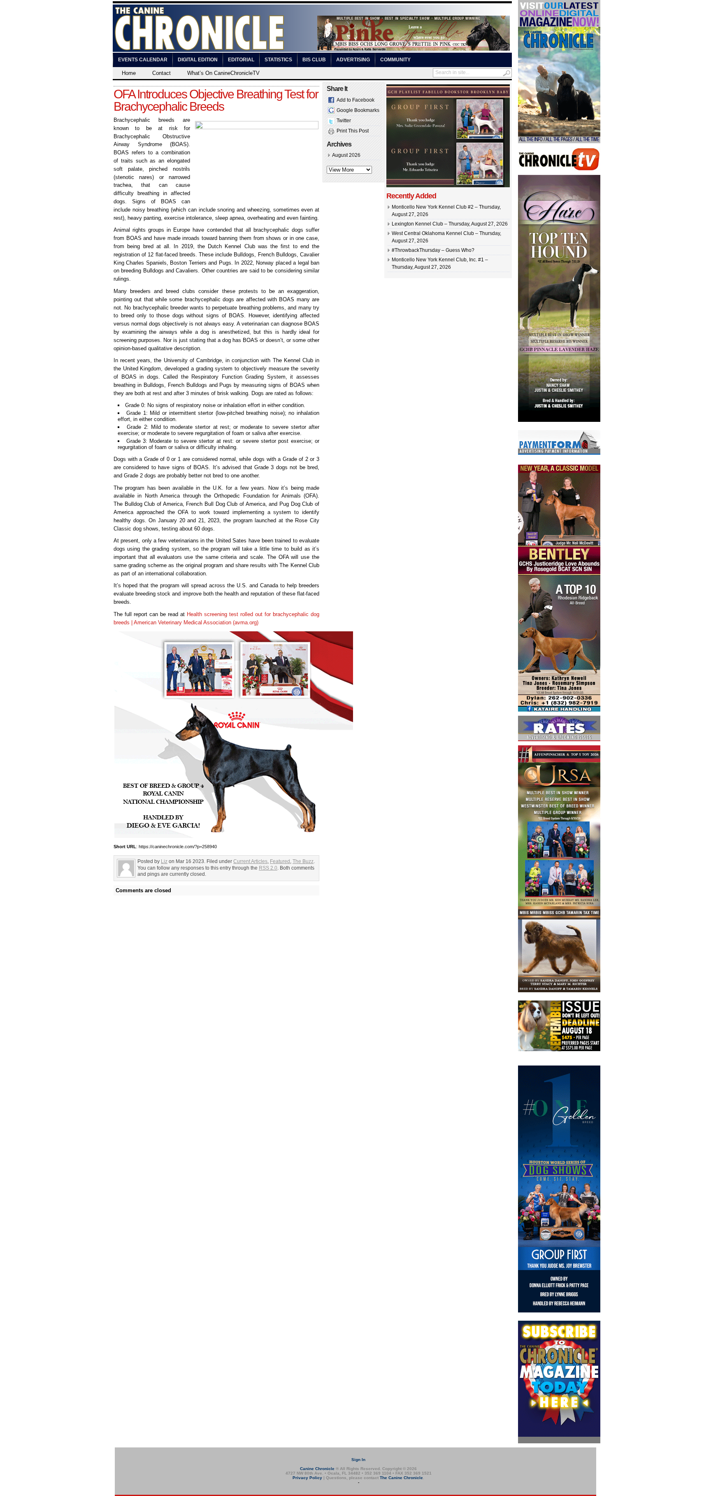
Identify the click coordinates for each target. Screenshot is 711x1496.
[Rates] (559, 739)
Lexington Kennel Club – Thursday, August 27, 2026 (450, 224)
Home (129, 73)
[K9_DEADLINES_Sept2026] (559, 1050)
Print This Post (353, 131)
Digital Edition (198, 60)
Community (395, 60)
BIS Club (314, 60)
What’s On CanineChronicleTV (223, 73)
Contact (161, 73)
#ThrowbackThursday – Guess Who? (433, 250)
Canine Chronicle (317, 1468)
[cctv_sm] (559, 169)
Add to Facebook (355, 100)
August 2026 (346, 155)
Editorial (241, 60)
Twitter (344, 120)
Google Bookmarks (358, 110)
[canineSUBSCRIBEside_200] (559, 1442)
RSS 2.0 (268, 868)
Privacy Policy (307, 1477)
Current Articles (250, 861)
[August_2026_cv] (559, 141)
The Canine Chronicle (401, 1477)
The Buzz (303, 861)
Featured (280, 861)
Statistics (278, 60)
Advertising (353, 60)
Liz (164, 861)
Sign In (358, 1459)
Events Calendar (142, 60)
